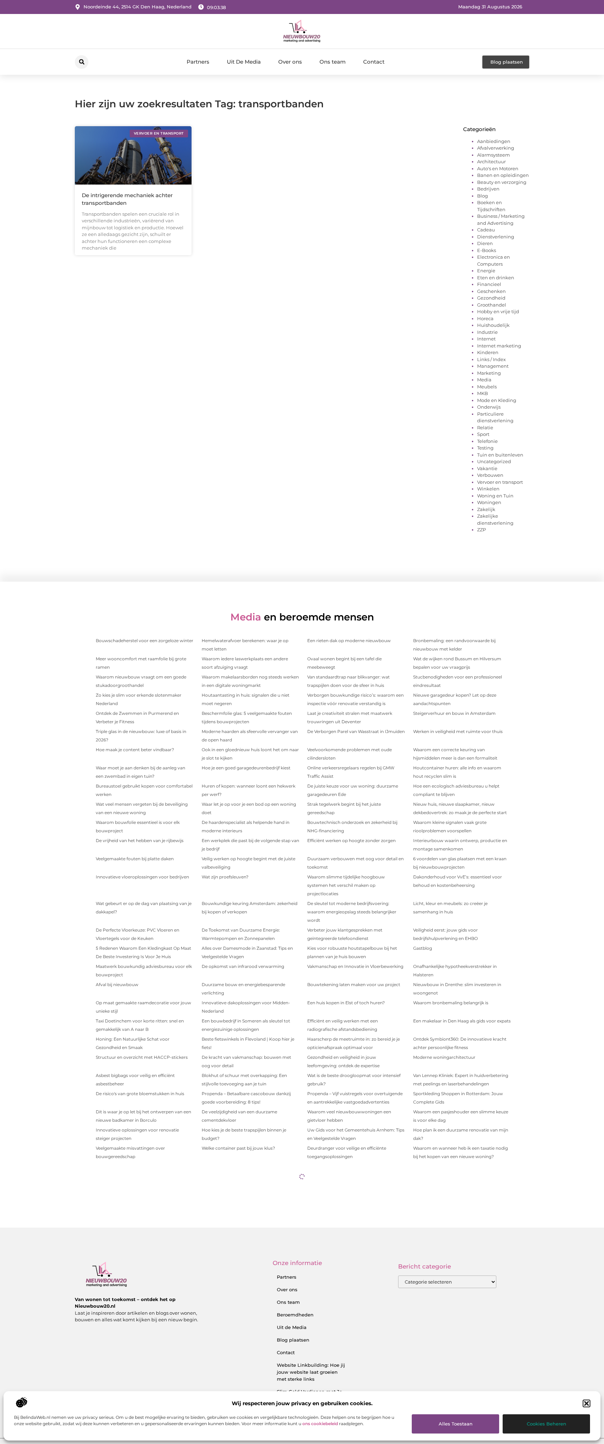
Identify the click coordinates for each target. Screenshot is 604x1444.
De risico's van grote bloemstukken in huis (140, 1093)
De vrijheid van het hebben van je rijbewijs (140, 840)
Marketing (489, 373)
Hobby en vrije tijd (498, 311)
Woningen (489, 502)
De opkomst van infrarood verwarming (243, 966)
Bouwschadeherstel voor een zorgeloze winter (144, 640)
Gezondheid (491, 298)
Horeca (485, 318)
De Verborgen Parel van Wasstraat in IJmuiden (356, 731)
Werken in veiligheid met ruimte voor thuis (458, 731)
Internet (486, 339)
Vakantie (487, 468)
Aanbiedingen (493, 141)
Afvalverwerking (495, 148)
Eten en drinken (495, 277)
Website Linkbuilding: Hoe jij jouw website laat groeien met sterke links (311, 1372)
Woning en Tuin (495, 495)
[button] (586, 1403)
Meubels (487, 386)
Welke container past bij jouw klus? (238, 1148)
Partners (198, 61)
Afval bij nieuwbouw (117, 984)
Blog (482, 196)
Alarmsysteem (493, 155)
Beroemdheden (295, 1314)
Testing (485, 448)
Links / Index (491, 359)
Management (493, 366)
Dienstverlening (495, 236)
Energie (486, 270)
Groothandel (491, 305)
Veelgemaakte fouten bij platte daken (135, 858)
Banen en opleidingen (503, 175)
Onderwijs (489, 407)
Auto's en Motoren (497, 168)
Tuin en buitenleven (500, 455)
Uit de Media (292, 1327)
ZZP (481, 529)
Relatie (485, 427)
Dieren (485, 243)
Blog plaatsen (293, 1340)
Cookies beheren (546, 1424)
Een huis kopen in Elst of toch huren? (346, 1002)
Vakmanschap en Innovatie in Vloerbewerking (355, 966)
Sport (483, 434)
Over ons (290, 61)
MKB (482, 393)
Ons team (332, 61)
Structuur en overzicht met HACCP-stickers (142, 1057)
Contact (373, 61)
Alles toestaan (456, 1424)
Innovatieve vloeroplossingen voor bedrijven (142, 876)
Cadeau (486, 229)
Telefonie (487, 441)
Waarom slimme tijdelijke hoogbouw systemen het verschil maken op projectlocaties (346, 885)
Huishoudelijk (493, 325)
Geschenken (491, 291)
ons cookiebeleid (320, 1423)
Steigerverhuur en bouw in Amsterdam (454, 713)
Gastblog (422, 948)
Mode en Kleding (496, 400)
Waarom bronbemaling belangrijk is (450, 1002)
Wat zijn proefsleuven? (225, 876)
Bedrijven (488, 189)
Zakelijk (486, 509)
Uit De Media (244, 61)
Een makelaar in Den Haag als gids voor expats (462, 1020)
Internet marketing (499, 346)
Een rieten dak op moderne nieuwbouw (349, 640)
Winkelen (488, 488)
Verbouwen (490, 475)
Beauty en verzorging (501, 182)
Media (484, 379)
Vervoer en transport (500, 482)
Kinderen (487, 352)
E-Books (486, 250)
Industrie (487, 332)
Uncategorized (494, 461)
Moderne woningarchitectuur (444, 1057)
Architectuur (491, 161)
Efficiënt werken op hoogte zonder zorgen (351, 840)
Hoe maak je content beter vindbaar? (135, 749)
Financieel (489, 284)
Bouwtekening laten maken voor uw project (353, 984)
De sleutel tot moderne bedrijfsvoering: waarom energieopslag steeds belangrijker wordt (351, 912)
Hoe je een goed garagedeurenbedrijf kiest (246, 767)
